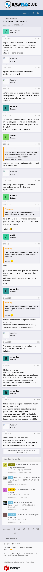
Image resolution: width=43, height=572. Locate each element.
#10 (38, 342)
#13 (38, 434)
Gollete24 (11, 495)
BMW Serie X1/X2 (21, 520)
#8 (39, 244)
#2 (39, 67)
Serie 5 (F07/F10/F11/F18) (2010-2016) (23, 481)
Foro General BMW (22, 495)
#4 (39, 115)
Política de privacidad (25, 547)
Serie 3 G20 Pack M (23, 502)
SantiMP (11, 520)
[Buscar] (38, 13)
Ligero (7, 544)
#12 (38, 400)
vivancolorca (12, 480)
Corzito (10, 470)
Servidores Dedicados (15, 562)
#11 (38, 366)
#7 (39, 204)
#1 (39, 39)
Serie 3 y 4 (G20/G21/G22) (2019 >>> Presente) (23, 506)
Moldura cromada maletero (26, 477)
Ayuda (6, 549)
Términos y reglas (10, 547)
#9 (39, 298)
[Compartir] (35, 38)
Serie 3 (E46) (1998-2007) (22, 470)
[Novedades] (33, 13)
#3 (39, 89)
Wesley (13, 58)
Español (17, 544)
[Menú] (5, 13)
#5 (39, 144)
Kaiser (10, 505)
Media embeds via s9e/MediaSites (18, 555)
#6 (39, 180)
